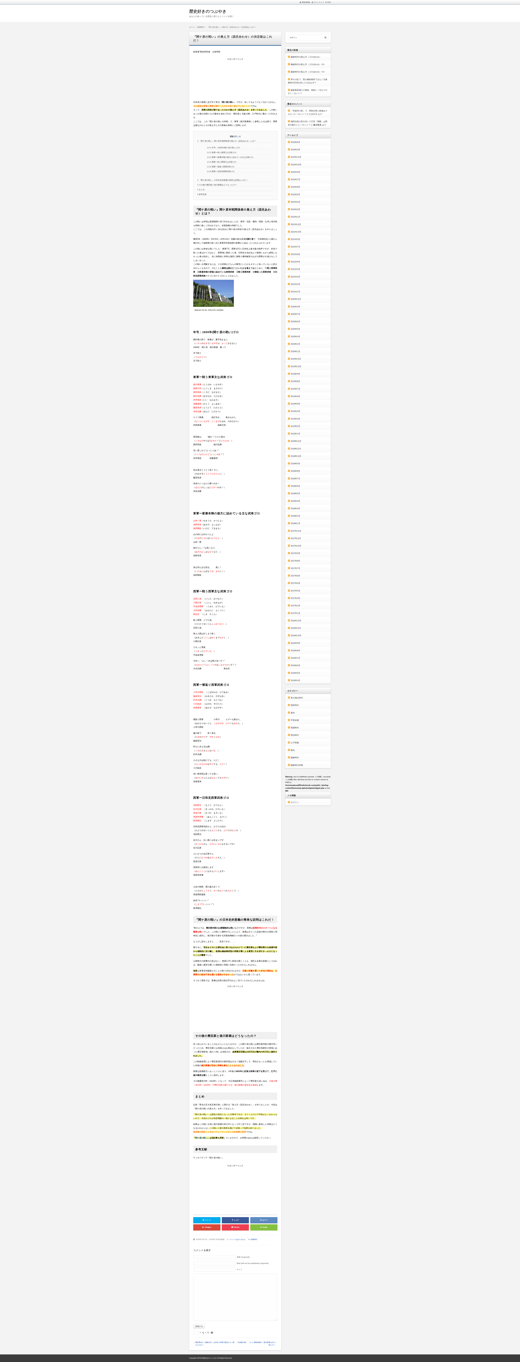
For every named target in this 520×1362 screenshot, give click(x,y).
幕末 (293, 713)
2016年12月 (296, 620)
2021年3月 (295, 277)
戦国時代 (254, 1239)
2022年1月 (295, 217)
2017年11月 (296, 538)
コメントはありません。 (238, 1239)
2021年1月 (295, 291)
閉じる (237, 136)
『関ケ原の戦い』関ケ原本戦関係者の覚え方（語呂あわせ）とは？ (226, 141)
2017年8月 (295, 561)
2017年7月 (295, 568)
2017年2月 (295, 605)
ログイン (295, 802)
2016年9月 (295, 643)
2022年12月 (296, 157)
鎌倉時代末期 (297, 765)
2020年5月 (295, 329)
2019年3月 (295, 419)
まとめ (201, 189)
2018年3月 (295, 508)
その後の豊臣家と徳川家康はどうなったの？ (217, 185)
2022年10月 (296, 164)
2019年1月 (295, 433)
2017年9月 (295, 553)
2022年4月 (295, 202)
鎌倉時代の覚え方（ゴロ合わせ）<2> (308, 64)
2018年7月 (295, 478)
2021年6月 (295, 254)
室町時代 (295, 705)
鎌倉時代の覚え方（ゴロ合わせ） (306, 57)
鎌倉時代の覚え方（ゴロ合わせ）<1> (308, 72)
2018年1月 (295, 523)
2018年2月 (295, 516)
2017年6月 (295, 576)
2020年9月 (295, 306)
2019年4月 (295, 411)
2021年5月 (295, 262)
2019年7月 (295, 389)
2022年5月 (295, 194)
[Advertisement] (235, 80)
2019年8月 (295, 381)
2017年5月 (295, 583)
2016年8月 (295, 650)
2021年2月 (295, 284)
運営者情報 (306, 2)
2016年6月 (295, 665)
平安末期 (295, 720)
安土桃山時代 (297, 698)
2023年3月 (295, 149)
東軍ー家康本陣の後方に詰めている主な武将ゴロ (230, 157)
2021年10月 (296, 232)
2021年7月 (295, 247)
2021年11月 (296, 224)
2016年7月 (295, 658)
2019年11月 (296, 359)
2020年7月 (295, 314)
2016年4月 (295, 680)
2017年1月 (295, 613)
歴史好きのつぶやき (208, 11)
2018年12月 (296, 441)
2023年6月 (295, 142)
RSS (329, 2)
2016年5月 (295, 673)
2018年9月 (295, 463)
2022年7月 (295, 179)
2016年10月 (296, 635)
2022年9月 (295, 172)
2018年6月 (295, 486)
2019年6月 (295, 396)
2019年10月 (296, 366)
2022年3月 (295, 209)
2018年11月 (296, 449)
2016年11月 (296, 628)
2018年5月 (295, 493)
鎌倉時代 (295, 757)
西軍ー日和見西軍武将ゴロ (221, 171)
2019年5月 (295, 404)
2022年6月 (295, 187)
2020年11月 (296, 299)
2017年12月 (296, 531)
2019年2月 (295, 426)
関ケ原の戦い (201, 1138)
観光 (293, 750)
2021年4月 (295, 269)
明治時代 (295, 735)
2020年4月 (295, 336)
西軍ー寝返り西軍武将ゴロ (221, 167)
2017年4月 (295, 591)
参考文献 (202, 194)
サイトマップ (319, 2)
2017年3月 (295, 598)
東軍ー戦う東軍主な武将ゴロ (221, 152)
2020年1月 (295, 351)
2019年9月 (295, 374)
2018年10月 (296, 456)
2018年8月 (295, 471)
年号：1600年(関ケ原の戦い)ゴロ (223, 148)
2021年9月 (295, 239)
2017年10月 (296, 546)
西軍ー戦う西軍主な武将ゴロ (221, 162)
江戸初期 (295, 742)
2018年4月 (295, 501)
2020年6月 (295, 321)
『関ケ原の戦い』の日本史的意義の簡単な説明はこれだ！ (222, 180)
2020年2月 (295, 344)
